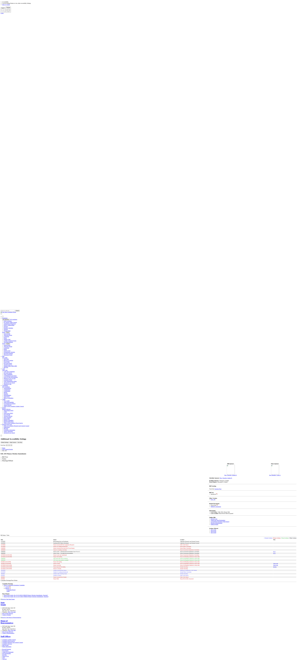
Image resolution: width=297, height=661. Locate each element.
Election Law (214, 519)
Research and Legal (7, 424)
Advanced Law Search (9, 382)
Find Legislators (8, 321)
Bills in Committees (8, 398)
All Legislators (6, 319)
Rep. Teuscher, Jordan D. (230, 475)
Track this (211, 489)
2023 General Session (7, 449)
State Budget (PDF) (8, 410)
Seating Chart (7, 339)
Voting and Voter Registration (218, 520)
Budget (4, 407)
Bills (3, 356)
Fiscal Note (213, 505)
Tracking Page (217, 489)
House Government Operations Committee (14, 585)
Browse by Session (8, 360)
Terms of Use (5, 656)
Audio (8, 591)
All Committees (6, 387)
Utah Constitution (8, 374)
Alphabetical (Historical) (10, 323)
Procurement (5, 650)
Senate (3, 343)
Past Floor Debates (8, 342)
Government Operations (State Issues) (220, 521)
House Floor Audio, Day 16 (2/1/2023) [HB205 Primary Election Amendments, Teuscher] (26, 595)
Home (3, 448)
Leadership (6, 336)
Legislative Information (9, 430)
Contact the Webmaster (7, 652)
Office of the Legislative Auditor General (14, 406)
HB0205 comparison (216, 506)
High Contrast (13, 442)
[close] (1, 435)
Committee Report (10, 589)
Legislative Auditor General (9, 639)
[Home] (148, 312)
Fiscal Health (7, 414)
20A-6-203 (213, 531)
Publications (7, 427)
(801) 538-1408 (12, 612)
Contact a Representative (8, 633)
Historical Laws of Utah (9, 378)
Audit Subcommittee (9, 402)
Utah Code (5, 370)
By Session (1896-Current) (10, 322)
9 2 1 (274, 551)
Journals (6, 329)
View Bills (4, 357)
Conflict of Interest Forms (10, 340)
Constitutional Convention (10, 375)
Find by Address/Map (9, 325)
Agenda (7, 586)
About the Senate (8, 346)
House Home (7, 333)
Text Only (20, 442)
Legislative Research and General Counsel (12, 642)
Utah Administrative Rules (10, 381)
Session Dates (7, 330)
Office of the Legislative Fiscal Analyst (13, 423)
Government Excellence (9, 403)
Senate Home (7, 345)
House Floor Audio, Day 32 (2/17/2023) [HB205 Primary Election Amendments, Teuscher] (26, 596)
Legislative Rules (8, 380)
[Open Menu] (1, 313)
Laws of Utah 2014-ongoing (11, 377)
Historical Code (7, 384)
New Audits (7, 400)
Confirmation (7, 391)
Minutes (7, 588)
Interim (5, 392)
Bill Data (6, 367)
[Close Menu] (2, 316)
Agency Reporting (8, 431)
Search (3, 8)
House (3, 332)
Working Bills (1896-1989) (10, 366)
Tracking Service (8, 364)
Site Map (4, 655)
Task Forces (7, 396)
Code (3, 368)
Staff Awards (5, 645)
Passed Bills (7, 362)
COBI (5, 412)
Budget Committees (8, 420)
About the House (8, 335)
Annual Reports (7, 405)
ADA (3, 657)
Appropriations (7, 388)
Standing (6, 394)
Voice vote (275, 563)
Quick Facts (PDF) (8, 413)
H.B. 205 (213, 499)
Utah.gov (4, 659)
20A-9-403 (213, 532)
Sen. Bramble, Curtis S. (275, 475)
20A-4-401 (213, 530)
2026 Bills (6, 359)
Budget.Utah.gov (6, 409)
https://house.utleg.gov (7, 631)
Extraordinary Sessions (9, 352)
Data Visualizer (7, 417)
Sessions (6, 326)
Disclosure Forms (8, 355)
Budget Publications (9, 421)
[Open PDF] (216, 494)
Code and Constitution (9, 371)
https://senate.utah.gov (7, 613)
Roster (5, 338)
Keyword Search (8, 363)
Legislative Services (7, 644)
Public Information (6, 646)
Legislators (5, 318)
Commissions (7, 389)
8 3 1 (274, 553)
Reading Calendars (8, 328)
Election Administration (216, 523)
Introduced (213, 494)
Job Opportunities (6, 653)
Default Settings (4, 442)
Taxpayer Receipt (8, 416)
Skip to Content (6, 4)
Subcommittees (7, 395)
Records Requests (6, 649)
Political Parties (214, 524)
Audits (3, 399)
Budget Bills (7, 419)
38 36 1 (275, 567)
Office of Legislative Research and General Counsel (16, 426)
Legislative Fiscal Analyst (8, 641)
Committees (5, 385)
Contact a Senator (6, 615)
